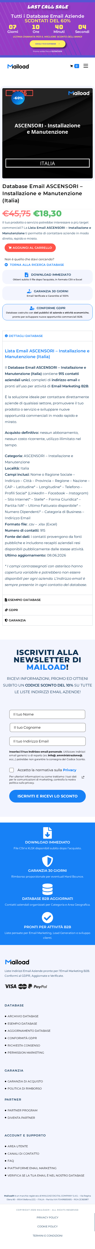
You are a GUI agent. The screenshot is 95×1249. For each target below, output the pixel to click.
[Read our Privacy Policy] (83, 777)
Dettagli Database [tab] (25, 336)
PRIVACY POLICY (47, 1217)
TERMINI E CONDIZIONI (47, 1235)
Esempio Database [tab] (24, 600)
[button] (30, 247)
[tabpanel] (47, 468)
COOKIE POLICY (47, 1226)
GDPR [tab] (13, 610)
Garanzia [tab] (17, 620)
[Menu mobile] (84, 66)
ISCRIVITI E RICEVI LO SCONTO (48, 796)
